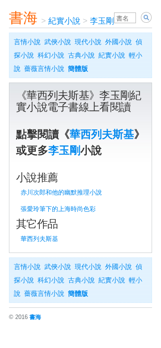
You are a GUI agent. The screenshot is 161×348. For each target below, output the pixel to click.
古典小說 (81, 55)
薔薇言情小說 (44, 68)
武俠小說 (57, 42)
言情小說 (27, 42)
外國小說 (118, 42)
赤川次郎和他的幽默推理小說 (61, 192)
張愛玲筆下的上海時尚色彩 (58, 208)
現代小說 (88, 42)
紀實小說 (64, 21)
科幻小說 (51, 55)
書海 (23, 18)
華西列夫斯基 (102, 134)
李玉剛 (102, 21)
